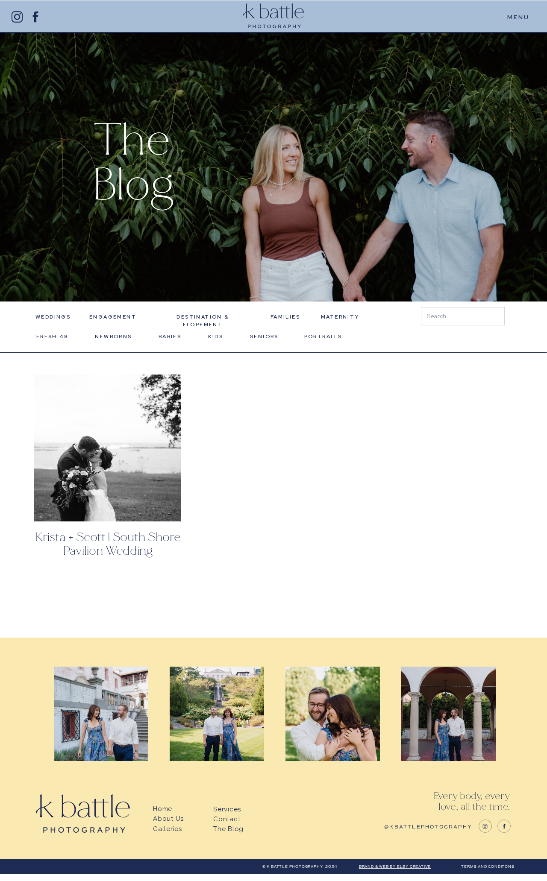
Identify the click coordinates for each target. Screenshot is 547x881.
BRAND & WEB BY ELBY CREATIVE (395, 866)
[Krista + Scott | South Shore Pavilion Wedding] (107, 448)
